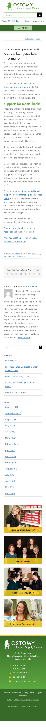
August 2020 (11, 419)
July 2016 (9, 475)
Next (38, 38)
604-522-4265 (13, 21)
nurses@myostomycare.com (24, 681)
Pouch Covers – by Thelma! (18, 376)
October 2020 (11, 407)
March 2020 (11, 438)
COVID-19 (36, 254)
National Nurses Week (15, 392)
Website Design (13, 706)
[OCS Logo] (23, 3)
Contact (16, 700)
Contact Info (38, 21)
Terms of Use (26, 700)
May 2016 (9, 487)
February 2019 (12, 444)
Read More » (24, 337)
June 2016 (10, 481)
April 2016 (10, 493)
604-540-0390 (19, 668)
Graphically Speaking (30, 706)
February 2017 (12, 462)
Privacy (36, 700)
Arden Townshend (12, 254)
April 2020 (10, 431)
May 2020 (10, 425)
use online (21, 87)
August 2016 (11, 468)
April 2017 (10, 450)
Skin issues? (11, 360)
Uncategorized (9, 256)
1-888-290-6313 (20, 673)
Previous (29, 38)
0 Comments (20, 256)
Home (27, 21)
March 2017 (10, 456)
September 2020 (13, 413)
